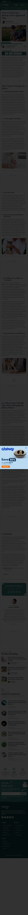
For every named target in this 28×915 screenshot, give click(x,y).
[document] (14, 457)
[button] (26, 448)
